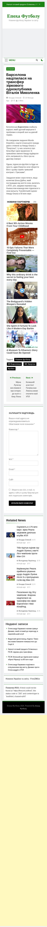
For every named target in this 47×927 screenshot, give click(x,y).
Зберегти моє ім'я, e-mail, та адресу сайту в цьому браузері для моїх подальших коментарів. (23, 493)
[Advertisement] (23, 43)
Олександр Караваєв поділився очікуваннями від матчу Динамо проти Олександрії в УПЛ (23, 667)
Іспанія (10, 69)
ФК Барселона (14, 364)
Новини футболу (22, 359)
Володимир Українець (27, 561)
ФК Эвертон (30, 364)
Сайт (11, 480)
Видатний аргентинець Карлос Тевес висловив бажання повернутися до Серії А (23, 641)
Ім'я (11, 459)
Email (12, 469)
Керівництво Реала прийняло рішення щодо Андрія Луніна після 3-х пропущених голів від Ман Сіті (28, 574)
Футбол (11, 369)
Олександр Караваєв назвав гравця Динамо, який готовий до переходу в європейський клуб (23, 631)
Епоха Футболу (23, 16)
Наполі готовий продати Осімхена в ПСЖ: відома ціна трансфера (21, 4)
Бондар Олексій (15, 98)
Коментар (14, 429)
